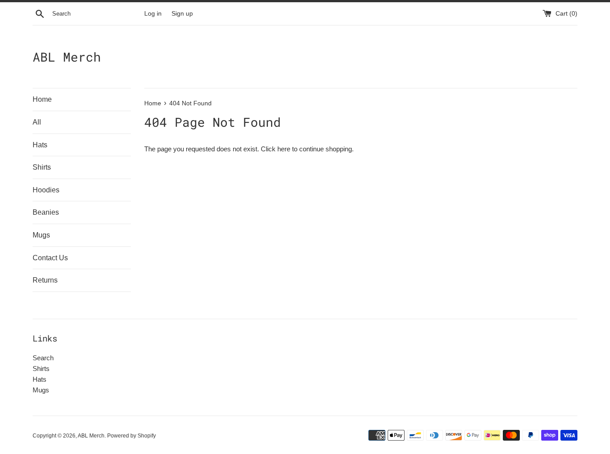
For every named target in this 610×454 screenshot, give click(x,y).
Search (43, 358)
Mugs (41, 235)
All (37, 122)
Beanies (46, 212)
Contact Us (50, 258)
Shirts (42, 167)
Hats (40, 145)
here (283, 149)
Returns (45, 280)
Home (42, 99)
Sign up (182, 13)
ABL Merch (67, 57)
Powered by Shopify (131, 436)
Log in (153, 13)
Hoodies (46, 190)
